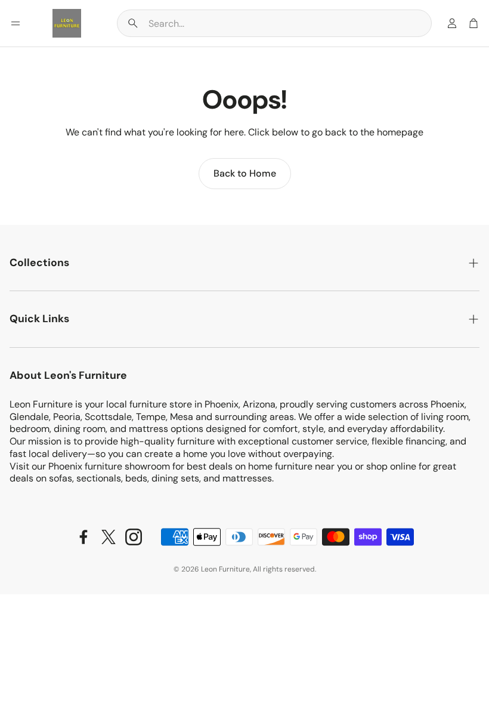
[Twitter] (108, 537)
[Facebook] (83, 537)
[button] (274, 23)
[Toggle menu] (15, 23)
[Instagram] (133, 537)
